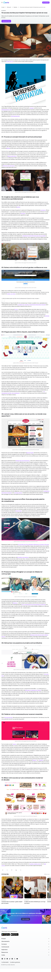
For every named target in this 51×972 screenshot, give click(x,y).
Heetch (14, 744)
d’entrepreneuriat (15, 116)
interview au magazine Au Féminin (33, 690)
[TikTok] (10, 959)
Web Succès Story (12, 156)
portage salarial (18, 492)
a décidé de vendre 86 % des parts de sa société (33, 235)
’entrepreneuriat (8, 717)
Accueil (2, 7)
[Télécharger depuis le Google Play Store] (5, 935)
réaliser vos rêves (11, 294)
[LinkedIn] (2, 959)
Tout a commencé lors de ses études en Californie (33, 604)
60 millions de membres (23, 557)
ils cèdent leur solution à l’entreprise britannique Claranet (32, 304)
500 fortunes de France (8, 165)
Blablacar (15, 603)
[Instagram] (5, 959)
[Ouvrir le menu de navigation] (2, 2)
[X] (15, 959)
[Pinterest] (12, 959)
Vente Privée (18, 511)
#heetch (34, 760)
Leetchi (18, 207)
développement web (6, 109)
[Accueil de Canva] (6, 2)
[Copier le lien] (20, 870)
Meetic (8, 148)
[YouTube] (17, 959)
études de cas (9, 61)
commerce (43, 210)
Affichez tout (47, 874)
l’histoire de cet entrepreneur (22, 460)
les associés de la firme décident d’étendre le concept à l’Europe (33, 544)
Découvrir (9, 7)
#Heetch (41, 760)
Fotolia (16, 309)
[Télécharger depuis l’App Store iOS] (15, 935)
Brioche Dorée (29, 452)
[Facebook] (7, 959)
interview (23, 213)
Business (15, 7)
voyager (32, 108)
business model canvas (35, 864)
